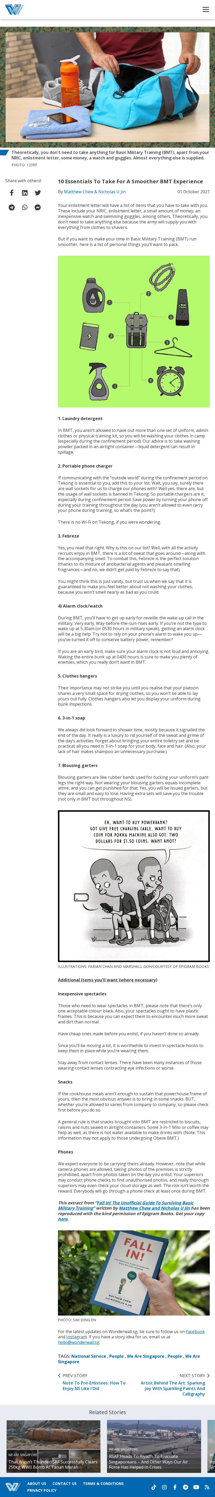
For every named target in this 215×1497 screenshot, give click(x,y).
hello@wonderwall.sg (78, 1342)
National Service (88, 1356)
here (62, 1219)
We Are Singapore (145, 1356)
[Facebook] (175, 1487)
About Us (36, 1483)
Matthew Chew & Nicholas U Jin (95, 192)
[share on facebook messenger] (38, 207)
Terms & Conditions (103, 1483)
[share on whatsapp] (24, 207)
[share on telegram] (12, 207)
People (116, 1356)
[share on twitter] (38, 192)
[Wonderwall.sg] (14, 9)
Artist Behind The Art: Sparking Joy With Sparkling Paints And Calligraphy (173, 1385)
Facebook (195, 1331)
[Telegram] (185, 1487)
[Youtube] (196, 1487)
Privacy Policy (41, 1490)
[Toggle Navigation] (206, 9)
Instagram (76, 1337)
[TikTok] (154, 1487)
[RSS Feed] (207, 1487)
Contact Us (64, 1483)
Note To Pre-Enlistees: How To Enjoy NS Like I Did (94, 1382)
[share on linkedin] (24, 192)
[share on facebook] (12, 192)
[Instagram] (164, 1487)
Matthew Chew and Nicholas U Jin (154, 1208)
